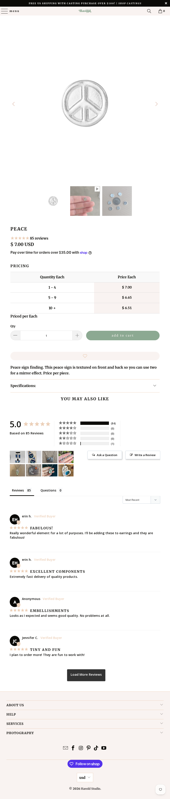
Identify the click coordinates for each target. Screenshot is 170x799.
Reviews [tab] (18, 490)
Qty (12, 326)
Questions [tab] (48, 490)
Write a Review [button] (145, 455)
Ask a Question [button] (107, 455)
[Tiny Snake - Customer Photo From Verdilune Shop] (17, 470)
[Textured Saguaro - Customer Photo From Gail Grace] (33, 470)
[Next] (156, 104)
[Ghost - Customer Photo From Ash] (65, 457)
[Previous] (13, 104)
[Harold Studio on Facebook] (73, 748)
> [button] (86, 675)
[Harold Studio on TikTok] (96, 748)
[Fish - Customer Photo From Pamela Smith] (17, 457)
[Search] (149, 11)
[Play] (84, 104)
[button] (84, 356)
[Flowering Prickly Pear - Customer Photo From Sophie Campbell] (49, 470)
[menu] (2, 11)
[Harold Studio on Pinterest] (88, 748)
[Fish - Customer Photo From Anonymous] (33, 457)
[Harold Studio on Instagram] (81, 748)
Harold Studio (90, 789)
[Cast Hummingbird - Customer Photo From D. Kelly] (65, 470)
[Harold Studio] (85, 11)
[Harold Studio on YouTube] (104, 748)
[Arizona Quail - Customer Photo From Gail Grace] (49, 457)
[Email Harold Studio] (65, 748)
